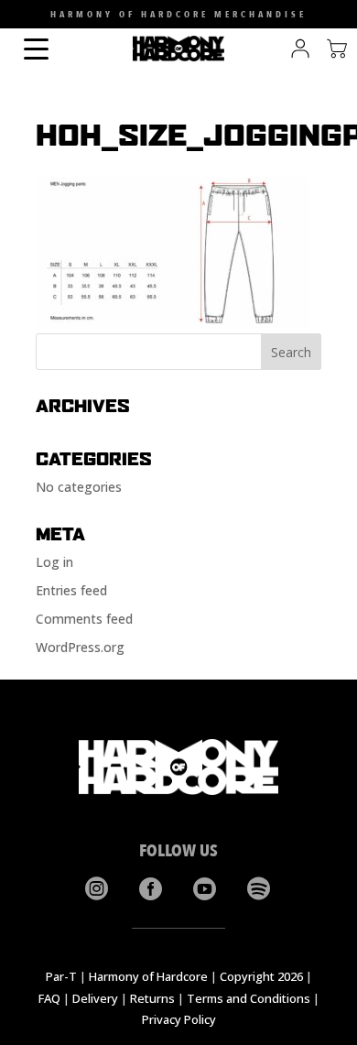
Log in (54, 562)
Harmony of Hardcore (148, 976)
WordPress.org (80, 647)
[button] (16, 18)
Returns (152, 998)
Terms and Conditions (248, 998)
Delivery (95, 998)
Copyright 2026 (261, 976)
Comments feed (84, 618)
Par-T (61, 976)
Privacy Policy (179, 1019)
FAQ (49, 998)
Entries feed (71, 590)
